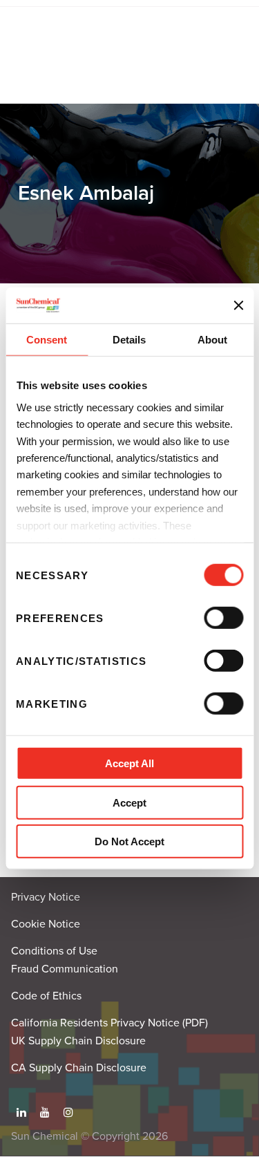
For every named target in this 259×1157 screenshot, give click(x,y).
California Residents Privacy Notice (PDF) (109, 1023)
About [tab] (212, 340)
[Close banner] (238, 305)
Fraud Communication (64, 969)
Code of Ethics (46, 996)
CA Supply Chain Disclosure (78, 1068)
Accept (129, 803)
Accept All (129, 763)
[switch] (223, 618)
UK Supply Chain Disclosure (78, 1041)
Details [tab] (129, 340)
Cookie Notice (45, 924)
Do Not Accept (129, 841)
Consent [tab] (46, 340)
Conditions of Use (54, 951)
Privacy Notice (45, 897)
